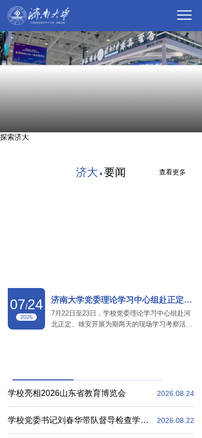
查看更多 (172, 154)
